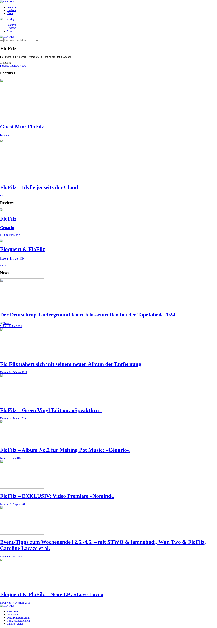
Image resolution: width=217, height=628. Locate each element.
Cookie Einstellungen (18, 620)
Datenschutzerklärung (18, 617)
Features (11, 7)
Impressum (12, 614)
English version (15, 623)
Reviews (11, 10)
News (10, 13)
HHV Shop (13, 611)
